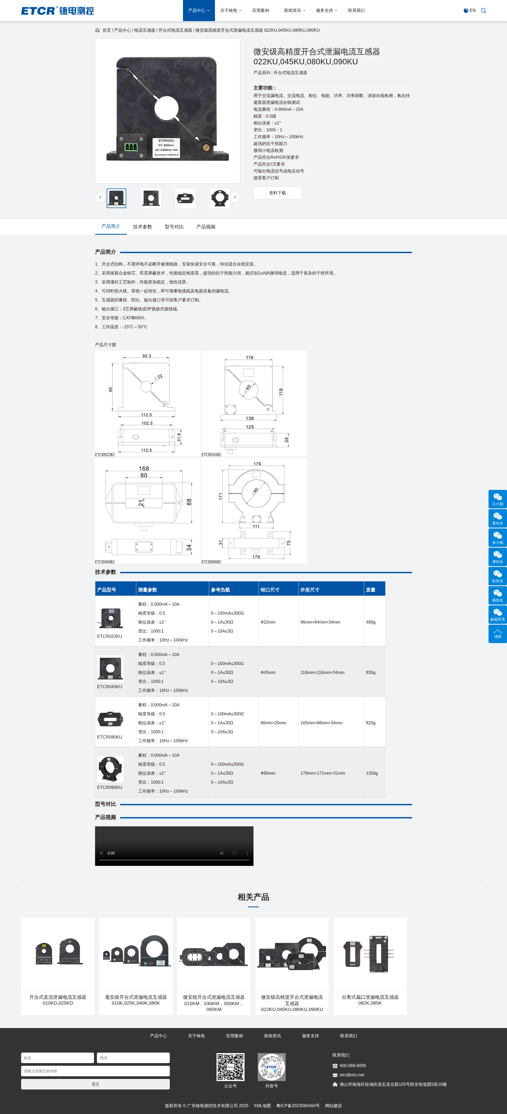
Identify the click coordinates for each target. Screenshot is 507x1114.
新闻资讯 (292, 10)
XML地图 (262, 1105)
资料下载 (277, 193)
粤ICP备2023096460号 (298, 1105)
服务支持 (324, 10)
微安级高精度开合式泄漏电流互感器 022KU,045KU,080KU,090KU (292, 1003)
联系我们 (356, 10)
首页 (106, 30)
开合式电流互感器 (175, 30)
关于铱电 (228, 10)
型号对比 (174, 226)
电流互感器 (144, 30)
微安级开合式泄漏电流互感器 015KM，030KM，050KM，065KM (214, 1003)
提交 (95, 1084)
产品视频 (205, 226)
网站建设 (333, 1105)
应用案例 (260, 10)
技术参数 (142, 226)
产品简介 (110, 226)
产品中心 (196, 10)
